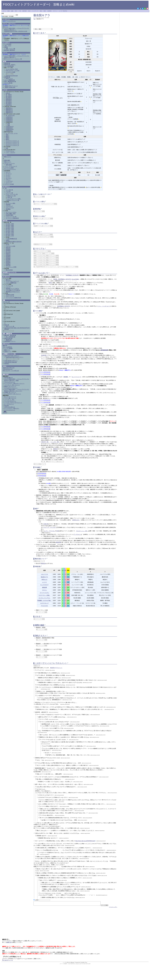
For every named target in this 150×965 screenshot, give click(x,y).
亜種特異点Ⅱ (9, 109)
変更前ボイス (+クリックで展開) (43, 244)
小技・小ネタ (7, 45)
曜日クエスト (7, 156)
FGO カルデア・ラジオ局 (12, 70)
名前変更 (49, 11)
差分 (29, 11)
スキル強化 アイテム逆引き (13, 290)
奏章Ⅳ (7, 139)
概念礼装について (39, 561)
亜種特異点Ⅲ (9, 111)
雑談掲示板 (7, 63)
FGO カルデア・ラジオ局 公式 (11, 370)
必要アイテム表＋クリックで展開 (44, 218)
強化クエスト (7, 161)
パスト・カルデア (10, 152)
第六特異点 (9, 102)
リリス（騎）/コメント (10, 398)
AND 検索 (5, 16)
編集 (12, 11)
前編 (8, 123)
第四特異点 (9, 99)
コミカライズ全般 (10, 72)
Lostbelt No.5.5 (9, 126)
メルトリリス (44, 574)
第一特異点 (9, 94)
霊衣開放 (8, 209)
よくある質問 (7, 44)
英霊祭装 (8, 250)
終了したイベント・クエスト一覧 (13, 59)
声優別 (11, 215)
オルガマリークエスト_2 (12, 142)
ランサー (8, 175)
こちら (38, 288)
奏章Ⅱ (7, 136)
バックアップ (35, 11)
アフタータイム (10, 151)
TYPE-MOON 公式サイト (11, 360)
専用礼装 (43, 563)
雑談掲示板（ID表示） (10, 64)
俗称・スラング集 (10, 48)
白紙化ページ (7, 351)
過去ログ (37, 665)
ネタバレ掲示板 (8, 83)
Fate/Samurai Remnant (12, 75)
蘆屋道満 (58, 542)
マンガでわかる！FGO (12, 69)
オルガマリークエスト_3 (12, 143)
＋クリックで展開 (39, 196)
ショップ (8, 287)
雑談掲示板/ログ (8, 377)
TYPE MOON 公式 (7, 369)
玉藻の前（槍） (45, 442)
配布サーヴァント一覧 (13, 200)
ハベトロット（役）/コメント (12, 385)
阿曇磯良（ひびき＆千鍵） (44, 600)
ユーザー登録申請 (63, 11)
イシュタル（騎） (55, 442)
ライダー (8, 176)
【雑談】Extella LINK (9, 87)
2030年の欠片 (75, 520)
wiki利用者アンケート (10, 341)
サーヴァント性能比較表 (12, 218)
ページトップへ (113, 907)
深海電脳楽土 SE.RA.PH (72, 275)
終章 (7, 148)
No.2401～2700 (10, 235)
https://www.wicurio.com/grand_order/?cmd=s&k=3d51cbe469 (79, 963)
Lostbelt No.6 (9, 128)
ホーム (4, 11)
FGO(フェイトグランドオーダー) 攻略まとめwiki (38, 4)
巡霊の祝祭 (9, 164)
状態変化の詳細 (10, 294)
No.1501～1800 (10, 231)
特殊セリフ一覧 (11, 195)
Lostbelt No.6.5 (9, 129)
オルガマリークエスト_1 (12, 140)
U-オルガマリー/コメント (11, 388)
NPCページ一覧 (10, 326)
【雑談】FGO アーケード (11, 86)
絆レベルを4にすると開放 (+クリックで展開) (47, 262)
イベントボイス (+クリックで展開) (44, 236)
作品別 (7, 215)
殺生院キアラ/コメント (56, 667)
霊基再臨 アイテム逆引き (12, 288)
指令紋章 (6, 274)
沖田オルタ (44, 579)
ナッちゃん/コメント (9, 410)
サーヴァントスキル (11, 212)
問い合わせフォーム (7, 960)
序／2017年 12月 (10, 115)
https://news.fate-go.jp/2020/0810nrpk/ (85, 840)
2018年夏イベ (44, 355)
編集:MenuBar (5, 412)
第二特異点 (9, 96)
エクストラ (9, 182)
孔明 (57, 531)
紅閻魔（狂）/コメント (10, 392)
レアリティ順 (9, 192)
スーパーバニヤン (44, 592)
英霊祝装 (8, 262)
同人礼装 (8, 252)
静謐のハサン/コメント (10, 386)
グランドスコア (10, 207)
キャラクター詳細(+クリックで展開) (44, 253)
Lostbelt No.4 (9, 121)
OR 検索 (11, 16)
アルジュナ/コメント (9, 382)
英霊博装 (8, 259)
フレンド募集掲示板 (9, 80)
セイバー (8, 172)
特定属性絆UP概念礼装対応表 (13, 241)
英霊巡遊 (8, 255)
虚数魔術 (65, 376)
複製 (45, 11)
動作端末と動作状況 (9, 50)
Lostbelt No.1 (9, 117)
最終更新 (24, 11)
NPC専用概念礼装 (12, 238)
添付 (16, 11)
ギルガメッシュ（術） (82, 531)
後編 (8, 125)
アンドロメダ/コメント (10, 401)
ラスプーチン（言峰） (44, 595)
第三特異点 (9, 97)
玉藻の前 (45, 524)
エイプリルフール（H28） (14, 198)
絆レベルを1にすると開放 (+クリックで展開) (47, 255)
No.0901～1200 (10, 228)
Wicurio (72, 962)
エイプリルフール (9, 330)
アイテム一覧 (9, 285)
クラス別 (8, 191)
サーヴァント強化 (10, 203)
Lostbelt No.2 (9, 118)
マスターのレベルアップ (12, 281)
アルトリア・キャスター (49, 527)
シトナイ (44, 582)
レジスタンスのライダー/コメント (13, 402)
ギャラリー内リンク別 (13, 359)
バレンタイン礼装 (10, 246)
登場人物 (6, 325)
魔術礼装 (8, 279)
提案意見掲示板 (8, 338)
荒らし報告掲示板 (10, 336)
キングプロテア (44, 584)
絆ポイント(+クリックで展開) (43, 251)
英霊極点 (8, 264)
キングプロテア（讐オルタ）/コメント (14, 383)
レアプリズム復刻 (9, 167)
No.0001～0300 (10, 223)
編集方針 (5, 345)
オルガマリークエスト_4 (12, 145)
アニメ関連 (10, 73)
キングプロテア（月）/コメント (12, 394)
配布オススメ (9, 78)
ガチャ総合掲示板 (9, 66)
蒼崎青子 (55, 449)
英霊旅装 (8, 249)
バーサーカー (9, 181)
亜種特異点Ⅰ (9, 108)
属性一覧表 (12, 213)
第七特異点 (9, 103)
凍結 (41, 11)
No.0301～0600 (10, 225)
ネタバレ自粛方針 (7, 347)
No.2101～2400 (10, 234)
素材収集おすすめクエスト (13, 291)
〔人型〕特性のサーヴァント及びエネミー (54, 342)
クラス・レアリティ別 (12, 194)
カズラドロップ (44, 603)
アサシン (8, 179)
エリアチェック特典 (11, 267)
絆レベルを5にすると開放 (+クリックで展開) (47, 264)
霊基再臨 (8, 204)
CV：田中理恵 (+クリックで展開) (44, 234)
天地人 (7, 213)
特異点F (8, 93)
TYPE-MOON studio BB (10, 362)
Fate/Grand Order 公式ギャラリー (14, 357)
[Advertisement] (75, 24)
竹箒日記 (6, 363)
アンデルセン (77, 534)
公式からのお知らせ (9, 407)
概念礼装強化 (9, 270)
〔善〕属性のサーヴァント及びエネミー (53, 461)
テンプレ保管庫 (8, 348)
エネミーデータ (10, 296)
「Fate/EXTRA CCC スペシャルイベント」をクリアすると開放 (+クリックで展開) (56, 266)
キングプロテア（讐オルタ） (11, 408)
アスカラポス (44, 605)
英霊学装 (8, 265)
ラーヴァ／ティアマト (44, 598)
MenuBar (6, 405)
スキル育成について (40, 464)
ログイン (55, 11)
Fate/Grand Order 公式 (8, 367)
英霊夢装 (8, 256)
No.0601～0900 (10, 226)
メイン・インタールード (104, 306)
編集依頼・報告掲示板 (10, 335)
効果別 (7, 240)
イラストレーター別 (11, 216)
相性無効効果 (104, 350)
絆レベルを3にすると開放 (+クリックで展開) (47, 260)
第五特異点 (9, 100)
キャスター (9, 178)
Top (34, 19)
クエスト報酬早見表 (11, 282)
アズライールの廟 (9, 184)
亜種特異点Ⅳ (9, 112)
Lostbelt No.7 (9, 130)
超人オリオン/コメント (10, 396)
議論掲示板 (9, 339)
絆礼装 (7, 244)
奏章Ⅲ (50, 282)
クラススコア (9, 206)
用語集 (6, 47)
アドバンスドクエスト (10, 169)
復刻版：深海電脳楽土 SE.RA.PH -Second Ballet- (66, 279)
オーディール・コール (12, 133)
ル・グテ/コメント (9, 404)
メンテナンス (12, 21)
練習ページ (7, 350)
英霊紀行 (8, 253)
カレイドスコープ (76, 376)
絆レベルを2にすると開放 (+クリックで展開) (47, 258)
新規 (9, 11)
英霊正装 (8, 247)
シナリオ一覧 (6, 302)
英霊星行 (8, 261)
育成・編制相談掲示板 (10, 81)
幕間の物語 (7, 160)
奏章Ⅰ (7, 134)
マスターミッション (9, 163)
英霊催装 (8, 258)
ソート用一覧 (9, 189)
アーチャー (9, 173)
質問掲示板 (7, 77)
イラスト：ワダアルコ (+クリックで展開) (46, 204)
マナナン (44, 590)
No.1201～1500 (10, 229)
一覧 (20, 11)
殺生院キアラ (42, 15)
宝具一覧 (9, 197)
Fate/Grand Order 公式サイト (11, 355)
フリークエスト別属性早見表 (13, 297)
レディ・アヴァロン (50, 531)
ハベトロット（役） (9, 399)
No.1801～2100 (10, 232)
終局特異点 (9, 105)
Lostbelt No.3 (9, 119)
